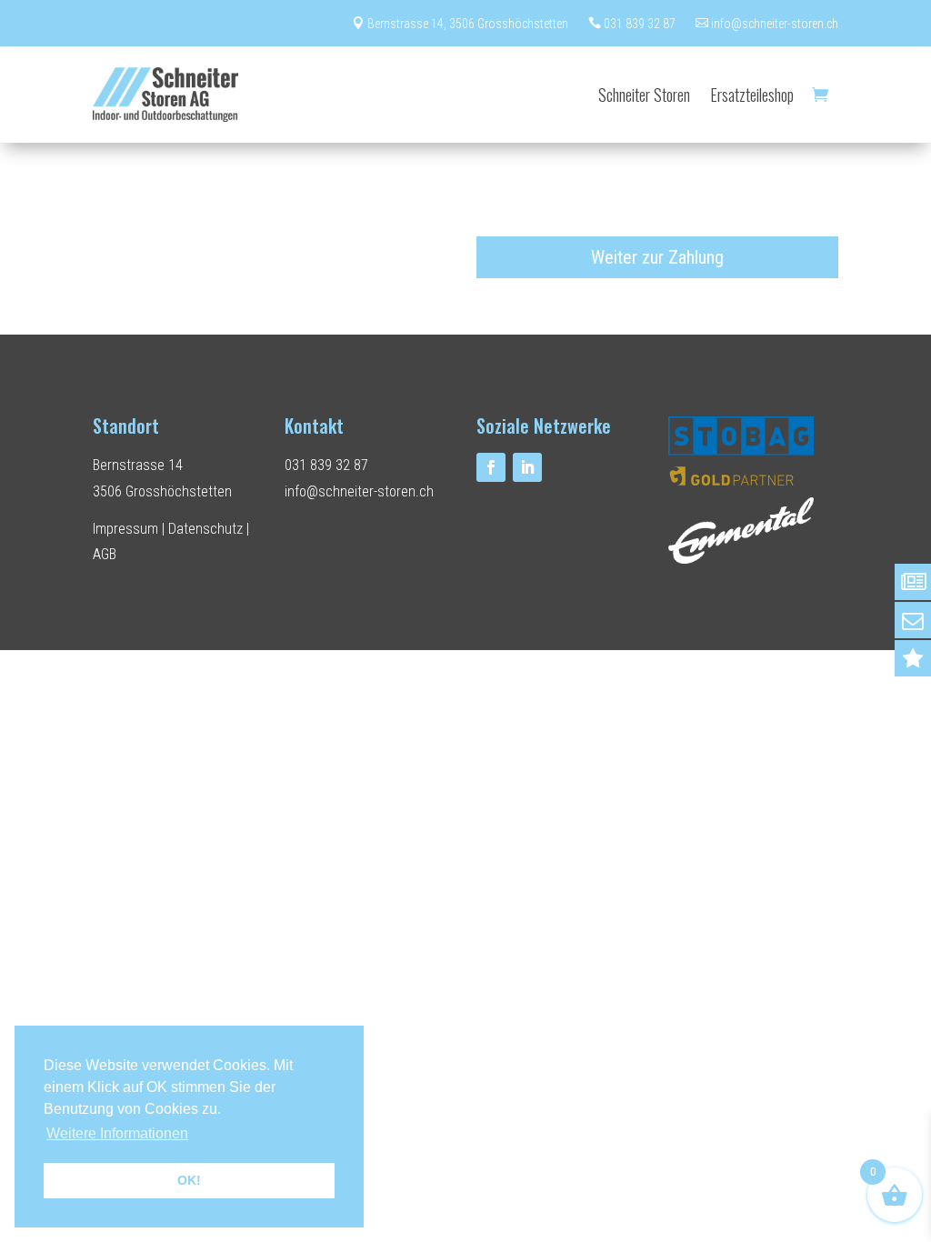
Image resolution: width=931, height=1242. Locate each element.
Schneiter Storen (644, 94)
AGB (104, 554)
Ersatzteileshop (752, 94)
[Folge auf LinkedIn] (527, 467)
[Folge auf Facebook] (491, 467)
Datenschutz (205, 528)
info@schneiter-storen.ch (767, 23)
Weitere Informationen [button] (117, 1133)
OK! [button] (189, 1180)
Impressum (125, 528)
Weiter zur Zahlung (657, 257)
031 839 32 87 (632, 23)
